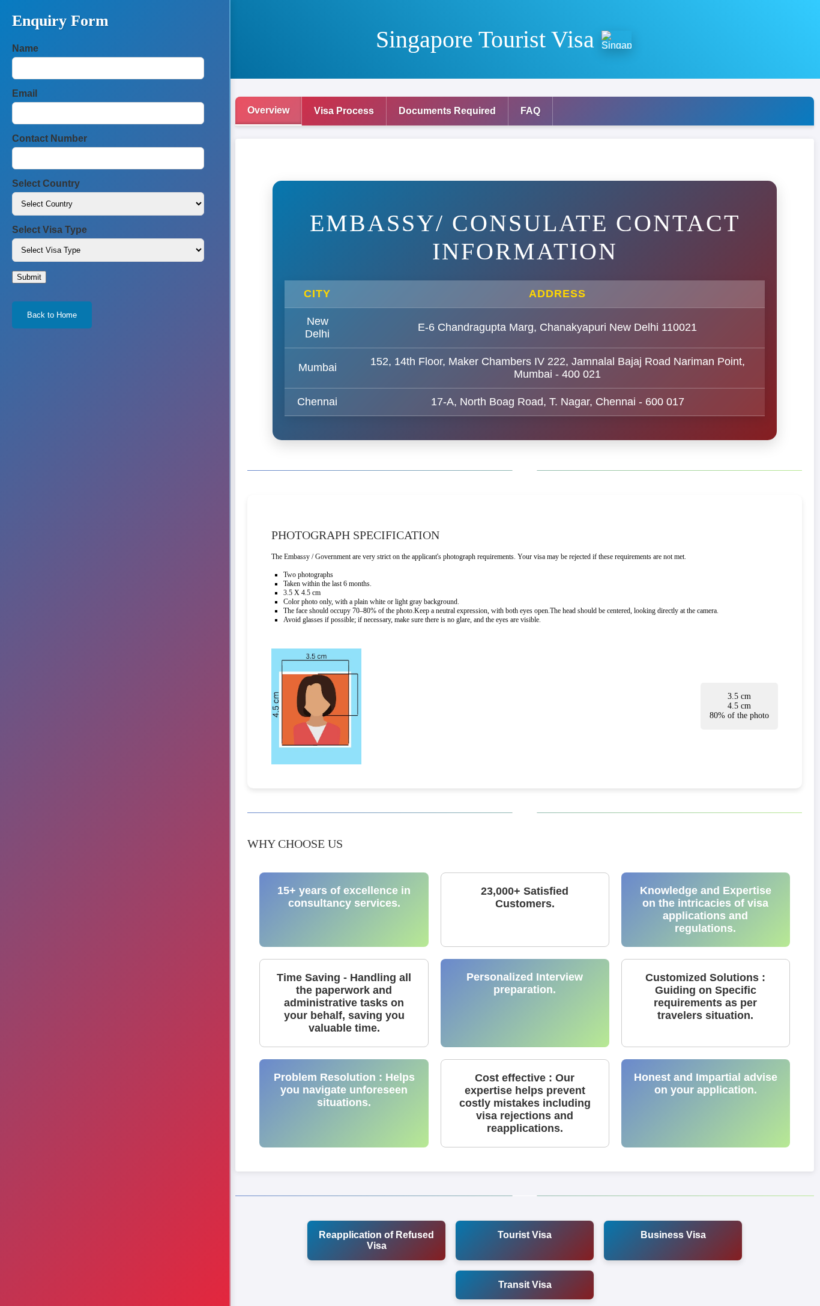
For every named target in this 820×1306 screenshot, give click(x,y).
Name (25, 48)
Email (24, 93)
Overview (268, 110)
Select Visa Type (49, 230)
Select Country (46, 183)
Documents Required (447, 111)
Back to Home (52, 314)
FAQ (530, 111)
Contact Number (49, 138)
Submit (29, 277)
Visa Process (344, 111)
